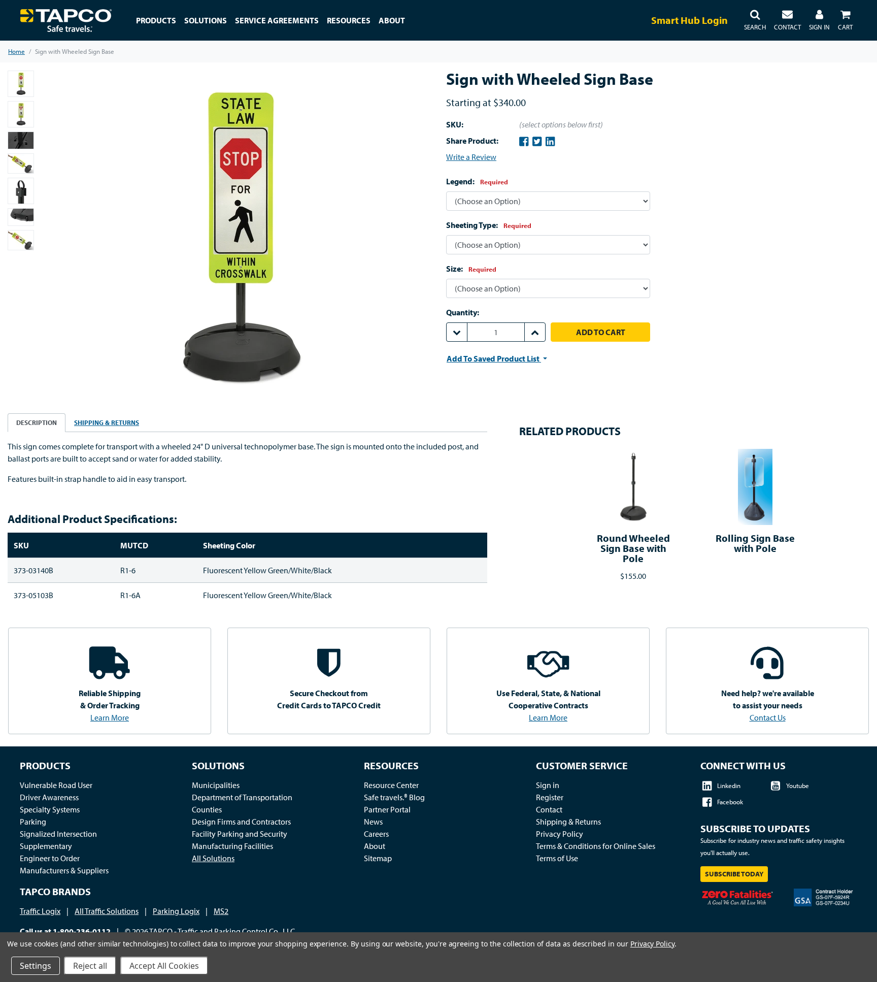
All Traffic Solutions (107, 911)
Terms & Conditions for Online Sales (595, 846)
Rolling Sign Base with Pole (755, 543)
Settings (35, 965)
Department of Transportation (242, 797)
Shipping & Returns (568, 821)
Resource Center (391, 785)
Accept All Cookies (164, 965)
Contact (549, 809)
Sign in (547, 785)
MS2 (221, 911)
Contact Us (768, 717)
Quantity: (462, 312)
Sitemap (378, 858)
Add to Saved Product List (494, 358)
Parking (33, 821)
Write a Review (471, 157)
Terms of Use (557, 858)
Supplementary (46, 846)
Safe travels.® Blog (394, 797)
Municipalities (216, 785)
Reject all (90, 965)
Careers (376, 834)
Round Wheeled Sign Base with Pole (633, 548)
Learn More (109, 717)
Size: (471, 269)
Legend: (477, 181)
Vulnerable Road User (56, 785)
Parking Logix (176, 911)
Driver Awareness (49, 797)
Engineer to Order (50, 858)
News (373, 821)
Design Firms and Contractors (241, 821)
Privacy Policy (559, 834)
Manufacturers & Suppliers (64, 870)
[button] (755, 20)
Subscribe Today (734, 873)
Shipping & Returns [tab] (106, 422)
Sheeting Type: (488, 225)
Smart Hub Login (689, 20)
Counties (207, 809)
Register (549, 797)
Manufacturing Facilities (232, 846)
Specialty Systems (50, 809)
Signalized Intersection (58, 834)
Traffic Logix (40, 911)
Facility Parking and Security (239, 834)
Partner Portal (387, 809)
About (374, 846)
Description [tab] (36, 422)
